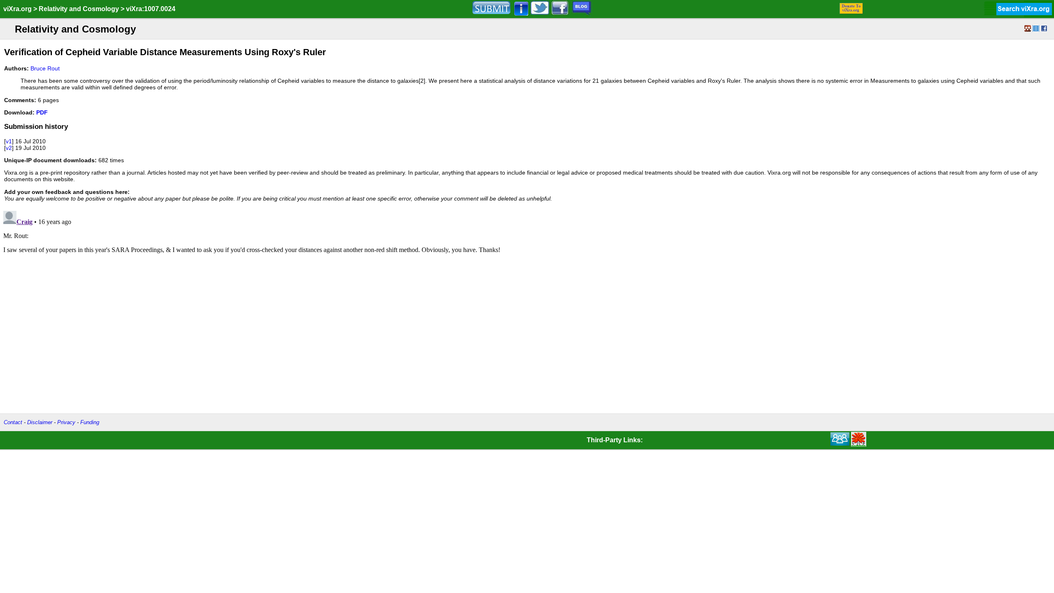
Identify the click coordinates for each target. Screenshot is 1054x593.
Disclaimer (39, 422)
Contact (13, 422)
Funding (89, 422)
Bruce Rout (45, 68)
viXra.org (17, 8)
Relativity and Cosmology (79, 8)
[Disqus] (527, 310)
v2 (9, 148)
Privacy (66, 422)
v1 (9, 141)
